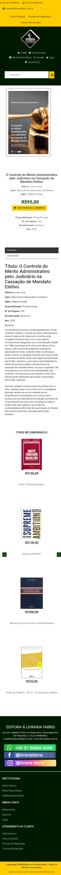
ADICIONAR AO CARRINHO (31, 208)
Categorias (12, 256)
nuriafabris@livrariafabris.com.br (19, 8)
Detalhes (11, 250)
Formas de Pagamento (39, 16)
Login (51, 57)
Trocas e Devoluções (30, 22)
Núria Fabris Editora (22, 57)
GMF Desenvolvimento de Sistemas (39, 872)
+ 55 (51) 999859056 (37, 736)
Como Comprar (17, 16)
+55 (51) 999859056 (10, 3)
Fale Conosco (9, 833)
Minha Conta (8, 809)
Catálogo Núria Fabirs (13, 795)
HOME (23, 53)
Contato (40, 57)
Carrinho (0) (33, 62)
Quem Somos (38, 53)
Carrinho (6, 814)
